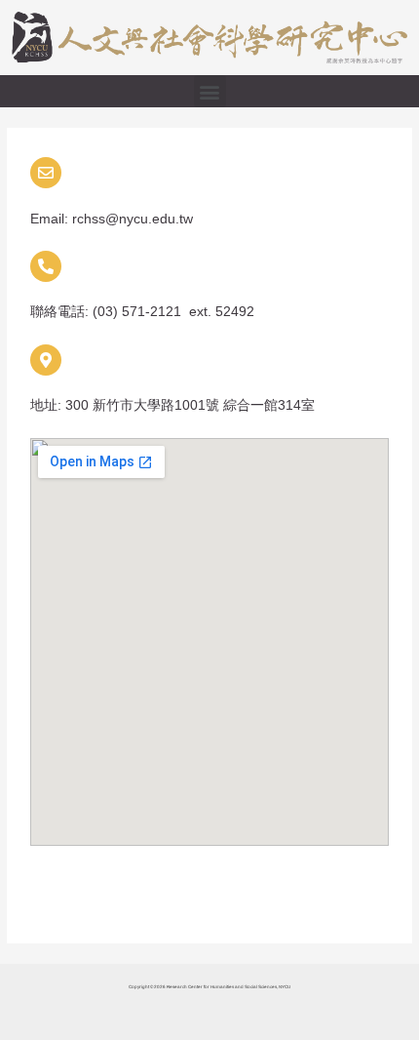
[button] (210, 91)
